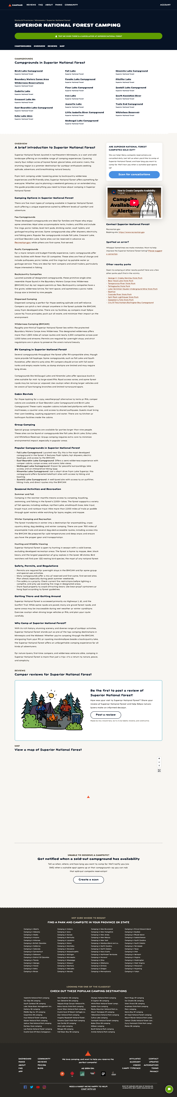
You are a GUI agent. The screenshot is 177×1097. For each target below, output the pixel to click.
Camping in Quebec (132, 932)
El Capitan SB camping (100, 1000)
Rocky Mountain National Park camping (105, 1009)
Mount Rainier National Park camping (139, 1017)
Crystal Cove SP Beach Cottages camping (71, 1012)
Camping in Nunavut (99, 957)
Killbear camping (97, 1026)
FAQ (40, 5)
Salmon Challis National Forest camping (139, 1020)
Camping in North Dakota (101, 949)
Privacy (154, 1071)
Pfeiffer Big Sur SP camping (34, 1012)
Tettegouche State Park (119, 286)
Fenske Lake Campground (80, 79)
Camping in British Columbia (35, 943)
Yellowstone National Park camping (105, 1015)
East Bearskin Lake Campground (34, 108)
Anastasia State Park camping (136, 1006)
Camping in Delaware (32, 954)
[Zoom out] (159, 762)
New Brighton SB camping (67, 998)
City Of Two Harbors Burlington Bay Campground (131, 303)
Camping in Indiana (65, 929)
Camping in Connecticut (33, 951)
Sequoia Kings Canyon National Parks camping (71, 1003)
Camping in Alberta (31, 929)
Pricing (42, 1065)
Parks (58, 5)
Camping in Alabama (32, 932)
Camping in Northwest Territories (104, 954)
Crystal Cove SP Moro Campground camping (38, 1032)
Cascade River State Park (120, 294)
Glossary (135, 1062)
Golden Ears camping (99, 1006)
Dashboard (25, 1059)
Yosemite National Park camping (36, 998)
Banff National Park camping (102, 1029)
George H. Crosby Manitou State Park (125, 278)
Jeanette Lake (73, 104)
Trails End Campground (129, 104)
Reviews (31, 5)
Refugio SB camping (65, 1029)
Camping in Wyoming (133, 968)
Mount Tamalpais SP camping (102, 1012)
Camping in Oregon (99, 968)
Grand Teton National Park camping (71, 1009)
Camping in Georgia (31, 963)
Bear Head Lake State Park (120, 281)
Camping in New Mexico (100, 937)
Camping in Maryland (65, 949)
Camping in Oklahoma (100, 963)
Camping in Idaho (31, 968)
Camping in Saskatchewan (135, 937)
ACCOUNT (165, 5)
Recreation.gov (22, 243)
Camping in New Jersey (100, 935)
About (49, 5)
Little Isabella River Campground (84, 112)
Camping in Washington (134, 960)
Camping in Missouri (65, 963)
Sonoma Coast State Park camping (71, 1020)
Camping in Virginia (132, 957)
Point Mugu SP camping (134, 998)
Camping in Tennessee (133, 946)
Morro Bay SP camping (134, 1012)
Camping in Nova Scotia (100, 951)
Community (71, 5)
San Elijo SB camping (32, 1000)
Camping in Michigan (65, 954)
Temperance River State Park (121, 284)
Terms (154, 1068)
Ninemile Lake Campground (132, 71)
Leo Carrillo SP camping (66, 1023)
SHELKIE (132, 1086)
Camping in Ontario (99, 966)
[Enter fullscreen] (159, 771)
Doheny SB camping (32, 1009)
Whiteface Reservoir (128, 112)
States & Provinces (24, 20)
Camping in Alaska (31, 935)
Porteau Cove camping (33, 1026)
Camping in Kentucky (65, 937)
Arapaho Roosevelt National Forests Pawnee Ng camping (71, 1017)
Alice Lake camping (65, 1026)
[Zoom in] (159, 758)
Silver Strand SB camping (135, 1003)
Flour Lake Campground (79, 88)
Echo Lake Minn (23, 116)
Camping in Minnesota (66, 957)
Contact (153, 1059)
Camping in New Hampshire (102, 932)
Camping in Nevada (65, 971)
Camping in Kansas (64, 935)
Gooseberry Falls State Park (121, 300)
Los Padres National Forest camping (38, 1029)
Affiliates (135, 1059)
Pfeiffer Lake (123, 79)
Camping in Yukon (132, 971)
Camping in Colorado (32, 949)
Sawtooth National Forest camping (104, 1020)
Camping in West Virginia (135, 963)
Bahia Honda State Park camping (70, 1006)
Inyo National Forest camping (35, 1017)
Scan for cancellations (134, 174)
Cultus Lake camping (99, 1017)
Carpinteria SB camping (33, 1015)
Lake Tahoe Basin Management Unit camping (38, 1006)
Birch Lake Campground (29, 71)
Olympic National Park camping (103, 998)
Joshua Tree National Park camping (37, 1023)
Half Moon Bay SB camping (68, 1032)
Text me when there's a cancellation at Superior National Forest (88, 36)
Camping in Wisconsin (133, 966)
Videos (137, 1065)
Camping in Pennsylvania (101, 971)
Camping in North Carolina (101, 946)
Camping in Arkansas (32, 940)
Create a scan (88, 880)
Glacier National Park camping (35, 1020)
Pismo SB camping (132, 1026)
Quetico (111, 292)
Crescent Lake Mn (25, 99)
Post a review (106, 715)
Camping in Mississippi (66, 960)
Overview (39, 46)
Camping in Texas (132, 949)
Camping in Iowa (64, 932)
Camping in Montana (65, 966)
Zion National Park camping (68, 1015)
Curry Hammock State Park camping (139, 1023)
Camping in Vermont (133, 954)
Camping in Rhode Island (134, 935)
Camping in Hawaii (31, 966)
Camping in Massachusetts (67, 951)
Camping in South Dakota (135, 943)
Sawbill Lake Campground (131, 88)
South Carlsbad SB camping (35, 1003)
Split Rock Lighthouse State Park (123, 297)
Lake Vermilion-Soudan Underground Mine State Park (133, 289)
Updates (153, 1062)
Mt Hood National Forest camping (138, 1015)
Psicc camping (130, 1009)
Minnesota (40, 20)
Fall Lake (70, 71)
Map (62, 46)
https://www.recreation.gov (132, 232)
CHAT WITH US (88, 1089)
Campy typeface (131, 1068)
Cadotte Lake (22, 91)
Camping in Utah (131, 951)
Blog (40, 1068)
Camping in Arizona (31, 937)
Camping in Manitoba (65, 946)
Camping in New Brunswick (102, 929)
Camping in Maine (64, 943)
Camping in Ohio (97, 960)
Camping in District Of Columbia (36, 957)
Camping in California (32, 946)
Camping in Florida (31, 960)
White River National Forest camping (105, 1003)
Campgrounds (23, 46)
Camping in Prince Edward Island (138, 929)
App (21, 1071)
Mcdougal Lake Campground (81, 121)
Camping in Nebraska (65, 968)
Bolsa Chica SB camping (100, 1023)
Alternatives (151, 1065)
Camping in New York (99, 940)
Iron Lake (70, 96)
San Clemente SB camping (67, 1000)
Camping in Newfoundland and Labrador (105, 943)
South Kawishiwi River (128, 96)
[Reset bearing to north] (159, 766)
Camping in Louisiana (65, 940)
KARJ (140, 1086)
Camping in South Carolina (135, 940)
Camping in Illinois (31, 971)
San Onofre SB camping (134, 1000)
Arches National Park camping (103, 1032)
